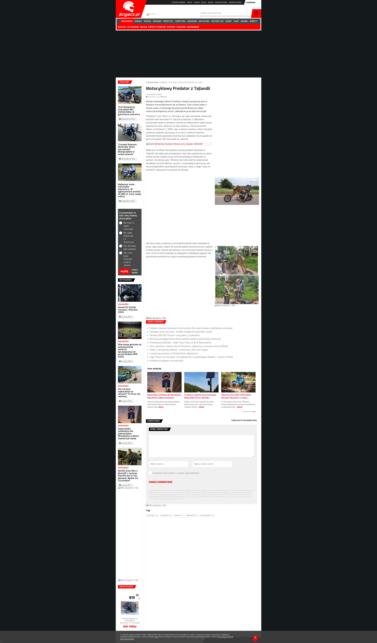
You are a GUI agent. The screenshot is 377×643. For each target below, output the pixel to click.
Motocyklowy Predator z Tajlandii (190, 82)
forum (197, 2)
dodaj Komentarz (160, 482)
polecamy (181, 27)
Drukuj (164, 97)
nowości (122, 27)
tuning (179, 515)
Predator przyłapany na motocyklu (166, 360)
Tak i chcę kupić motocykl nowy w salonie (128, 259)
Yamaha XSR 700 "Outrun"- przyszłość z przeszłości (175, 335)
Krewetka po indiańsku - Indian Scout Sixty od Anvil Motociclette (180, 342)
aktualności (133, 27)
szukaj (256, 13)
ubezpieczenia (235, 2)
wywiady (171, 27)
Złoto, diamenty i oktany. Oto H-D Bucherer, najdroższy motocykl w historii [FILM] (189, 346)
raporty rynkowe (157, 27)
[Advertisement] (179, 290)
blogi (203, 2)
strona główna (178, 2)
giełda (210, 2)
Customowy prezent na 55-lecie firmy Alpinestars (174, 353)
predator (192, 515)
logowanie (250, 3)
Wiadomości (163, 82)
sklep (189, 2)
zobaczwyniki (135, 271)
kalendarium (193, 27)
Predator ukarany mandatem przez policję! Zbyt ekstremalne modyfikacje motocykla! (191, 328)
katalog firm (221, 2)
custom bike (207, 515)
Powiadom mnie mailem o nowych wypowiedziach (176, 473)
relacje (143, 27)
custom (152, 515)
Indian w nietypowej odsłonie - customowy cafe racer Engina (179, 349)
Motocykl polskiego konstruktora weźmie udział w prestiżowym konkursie (185, 339)
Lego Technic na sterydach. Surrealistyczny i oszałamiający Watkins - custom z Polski (191, 357)
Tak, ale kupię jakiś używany (130, 247)
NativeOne (201, 411)
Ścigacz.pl (128, 9)
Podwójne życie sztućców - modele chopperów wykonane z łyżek (181, 331)
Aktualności (172, 82)
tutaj (156, 637)
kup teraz (130, 619)
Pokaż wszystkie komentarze (244, 420)
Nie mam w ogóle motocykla (129, 226)
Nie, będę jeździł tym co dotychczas (129, 237)
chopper (166, 515)
